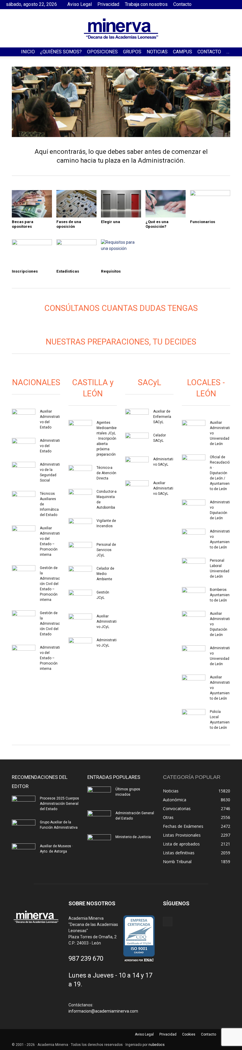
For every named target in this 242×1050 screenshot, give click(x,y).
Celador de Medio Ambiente (105, 573)
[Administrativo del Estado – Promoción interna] (23, 653)
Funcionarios (202, 222)
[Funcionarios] (210, 204)
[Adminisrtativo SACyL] (137, 464)
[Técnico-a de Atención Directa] (80, 473)
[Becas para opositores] (32, 204)
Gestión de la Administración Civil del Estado (50, 623)
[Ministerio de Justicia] (99, 842)
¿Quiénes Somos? (61, 52)
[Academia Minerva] (121, 28)
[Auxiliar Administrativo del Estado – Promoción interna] (23, 533)
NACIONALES (36, 382)
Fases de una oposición (68, 224)
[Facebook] (231, 4)
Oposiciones (102, 52)
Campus (182, 52)
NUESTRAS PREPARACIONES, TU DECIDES (121, 342)
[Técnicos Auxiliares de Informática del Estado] (23, 499)
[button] (235, 52)
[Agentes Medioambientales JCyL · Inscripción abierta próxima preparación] (80, 428)
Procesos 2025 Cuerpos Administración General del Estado (59, 803)
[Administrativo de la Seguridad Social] (23, 470)
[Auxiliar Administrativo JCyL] (80, 622)
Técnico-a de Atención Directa (106, 473)
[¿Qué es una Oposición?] (165, 204)
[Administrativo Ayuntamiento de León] (193, 537)
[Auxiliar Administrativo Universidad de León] (193, 428)
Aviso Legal (79, 4)
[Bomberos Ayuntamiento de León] (193, 595)
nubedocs (156, 1045)
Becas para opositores (22, 224)
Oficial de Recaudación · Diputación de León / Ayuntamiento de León (220, 473)
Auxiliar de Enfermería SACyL (162, 416)
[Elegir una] (121, 204)
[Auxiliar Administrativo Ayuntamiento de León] (193, 683)
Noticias (157, 52)
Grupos (132, 52)
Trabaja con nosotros (146, 4)
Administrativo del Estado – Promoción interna (50, 658)
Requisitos (111, 271)
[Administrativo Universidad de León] (193, 653)
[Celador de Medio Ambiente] (80, 574)
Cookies (188, 1034)
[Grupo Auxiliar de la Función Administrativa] (23, 828)
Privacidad (108, 4)
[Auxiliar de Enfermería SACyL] (137, 417)
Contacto (182, 4)
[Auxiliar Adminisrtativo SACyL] (137, 488)
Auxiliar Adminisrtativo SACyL (163, 488)
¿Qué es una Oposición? (157, 224)
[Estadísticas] (76, 253)
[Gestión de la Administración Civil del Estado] (23, 618)
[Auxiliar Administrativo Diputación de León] (193, 619)
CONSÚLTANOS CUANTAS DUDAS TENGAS (121, 308)
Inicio (28, 52)
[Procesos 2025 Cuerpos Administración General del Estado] (23, 804)
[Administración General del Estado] (99, 818)
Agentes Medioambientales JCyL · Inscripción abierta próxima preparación (107, 438)
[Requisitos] (121, 253)
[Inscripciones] (32, 253)
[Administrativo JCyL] (80, 645)
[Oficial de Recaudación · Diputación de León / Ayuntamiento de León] (193, 462)
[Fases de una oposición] (76, 204)
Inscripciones (25, 271)
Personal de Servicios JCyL (106, 550)
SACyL (149, 382)
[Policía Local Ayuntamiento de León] (193, 717)
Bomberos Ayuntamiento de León (220, 595)
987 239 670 (85, 958)
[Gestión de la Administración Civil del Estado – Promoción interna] (23, 573)
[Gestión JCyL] (80, 598)
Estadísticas (67, 271)
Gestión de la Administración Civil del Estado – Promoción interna (50, 584)
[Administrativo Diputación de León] (193, 508)
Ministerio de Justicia (133, 837)
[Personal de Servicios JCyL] (80, 550)
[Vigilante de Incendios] (80, 526)
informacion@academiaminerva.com (103, 1011)
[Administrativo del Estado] (23, 446)
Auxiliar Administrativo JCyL (107, 621)
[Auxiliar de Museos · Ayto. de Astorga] (23, 851)
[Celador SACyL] (137, 441)
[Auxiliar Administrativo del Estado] (23, 417)
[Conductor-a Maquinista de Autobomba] (80, 497)
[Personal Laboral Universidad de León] (193, 566)
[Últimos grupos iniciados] (99, 795)
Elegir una (110, 222)
